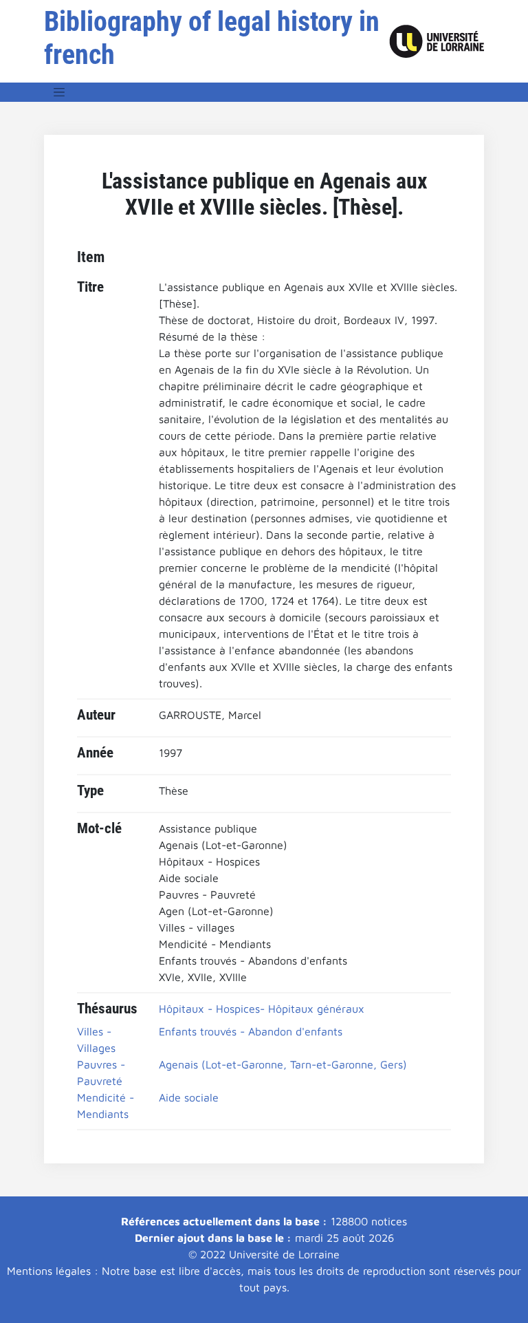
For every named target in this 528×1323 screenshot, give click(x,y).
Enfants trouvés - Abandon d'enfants (250, 1031)
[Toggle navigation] (59, 92)
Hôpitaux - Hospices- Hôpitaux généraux (261, 1008)
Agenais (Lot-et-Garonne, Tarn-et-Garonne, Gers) (283, 1064)
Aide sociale (189, 1097)
